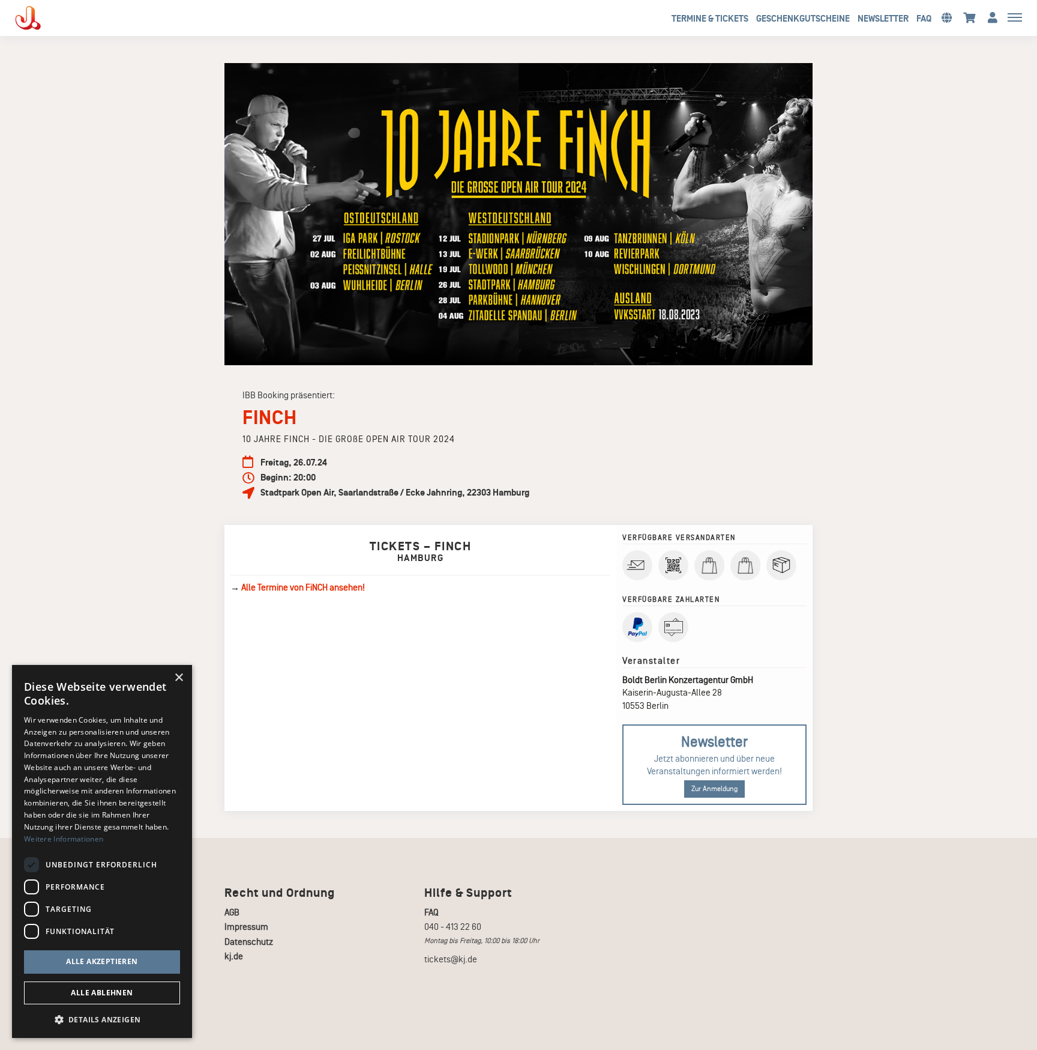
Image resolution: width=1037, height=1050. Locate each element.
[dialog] (102, 851)
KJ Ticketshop (48, 18)
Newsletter (883, 18)
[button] (946, 17)
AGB (231, 912)
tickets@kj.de (450, 959)
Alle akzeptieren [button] (101, 961)
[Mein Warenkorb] (969, 17)
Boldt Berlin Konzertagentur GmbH (687, 680)
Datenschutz (248, 942)
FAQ (923, 18)
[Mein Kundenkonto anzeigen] (992, 17)
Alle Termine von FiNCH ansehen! (303, 587)
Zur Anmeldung (714, 789)
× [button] (178, 677)
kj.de (233, 956)
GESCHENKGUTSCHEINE (803, 18)
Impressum (246, 927)
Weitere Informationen (63, 839)
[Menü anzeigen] (1015, 17)
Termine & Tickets (710, 18)
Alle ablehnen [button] (102, 993)
